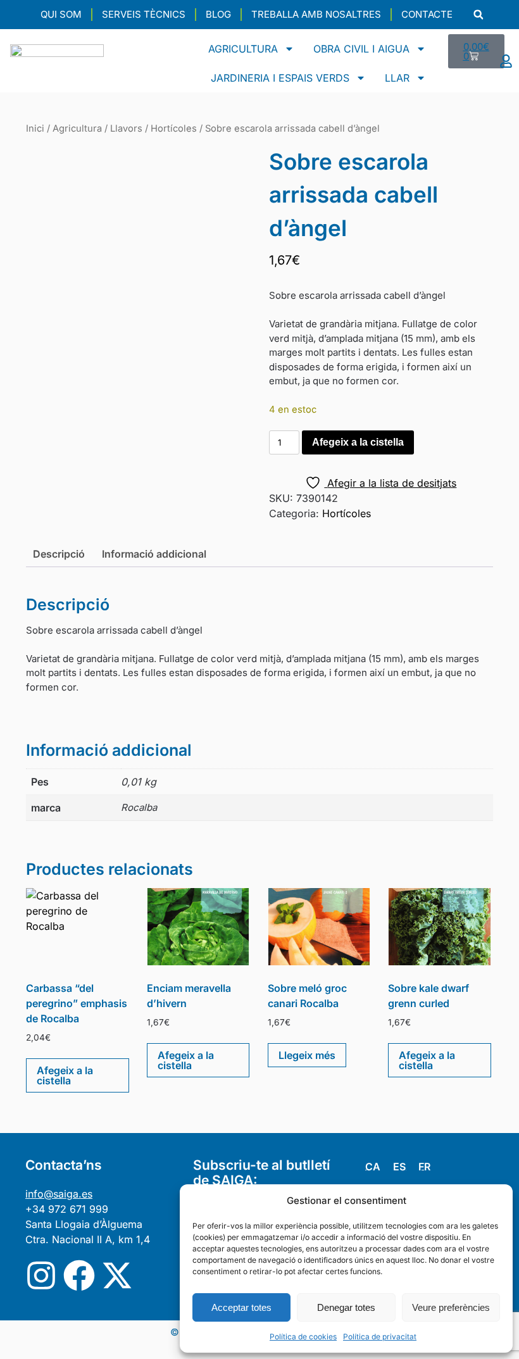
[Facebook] (79, 1275)
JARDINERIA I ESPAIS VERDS (280, 78)
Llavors (126, 128)
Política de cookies (303, 1336)
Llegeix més (306, 1055)
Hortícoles (174, 128)
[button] (478, 15)
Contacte (427, 14)
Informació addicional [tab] (154, 554)
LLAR (397, 78)
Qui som (61, 14)
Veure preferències (451, 1307)
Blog (218, 14)
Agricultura (77, 128)
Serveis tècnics (143, 14)
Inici (35, 128)
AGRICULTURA (243, 48)
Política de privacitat (379, 1336)
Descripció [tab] (59, 554)
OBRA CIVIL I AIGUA (361, 48)
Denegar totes (346, 1307)
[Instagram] (41, 1275)
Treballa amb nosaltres (316, 14)
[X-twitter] (117, 1275)
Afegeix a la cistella (358, 442)
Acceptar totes (241, 1307)
